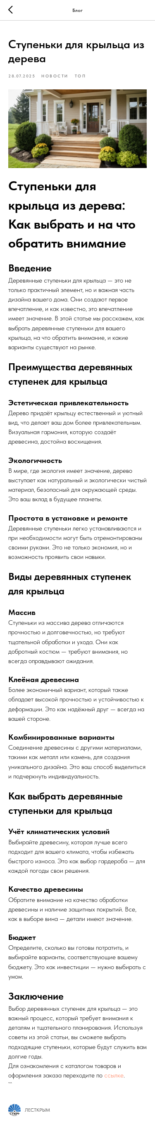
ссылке (114, 1075)
